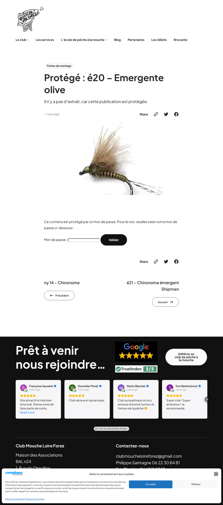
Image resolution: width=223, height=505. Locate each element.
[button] (216, 474)
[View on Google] (23, 387)
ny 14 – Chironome (62, 282)
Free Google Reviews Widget (112, 429)
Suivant (163, 302)
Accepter (151, 484)
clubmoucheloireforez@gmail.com (149, 456)
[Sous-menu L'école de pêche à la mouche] (106, 40)
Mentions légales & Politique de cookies (25, 499)
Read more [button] (27, 412)
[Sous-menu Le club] (28, 40)
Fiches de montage (59, 65)
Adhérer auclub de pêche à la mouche (186, 357)
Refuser (196, 484)
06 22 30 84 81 (166, 462)
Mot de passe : (56, 240)
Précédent (62, 295)
